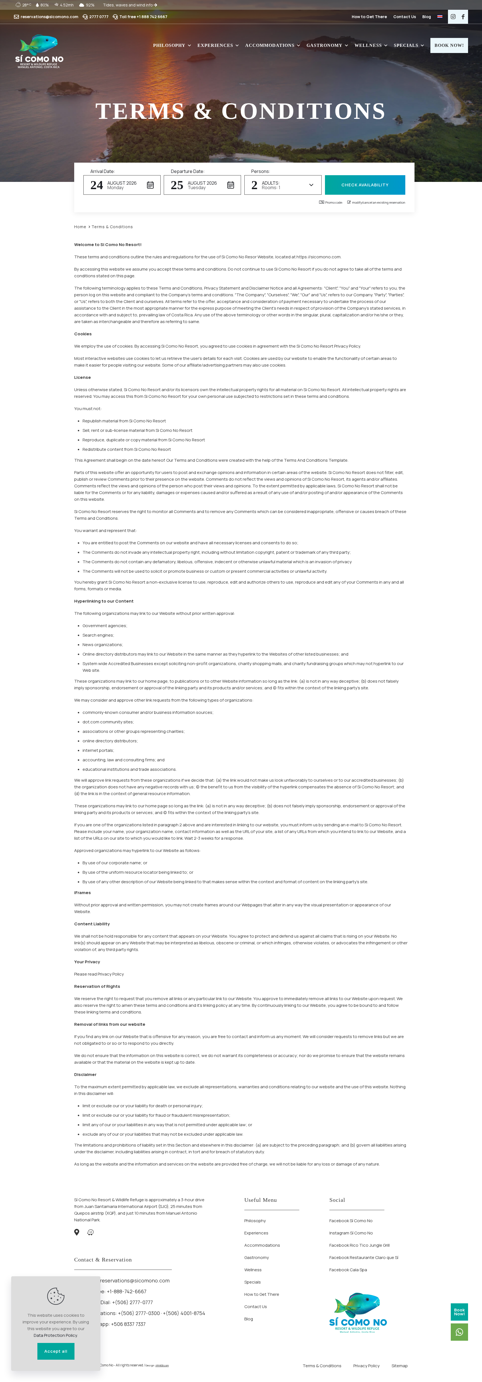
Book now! (449, 45)
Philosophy (169, 45)
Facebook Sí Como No (351, 1221)
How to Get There (369, 16)
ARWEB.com (162, 1365)
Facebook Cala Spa (348, 1270)
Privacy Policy (366, 1366)
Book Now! (459, 1312)
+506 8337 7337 (128, 1324)
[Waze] (90, 1233)
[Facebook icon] (463, 16)
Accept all (56, 1351)
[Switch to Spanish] (439, 16)
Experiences (215, 45)
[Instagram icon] (453, 16)
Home (80, 226)
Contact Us (404, 16)
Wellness (368, 45)
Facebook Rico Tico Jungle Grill (359, 1245)
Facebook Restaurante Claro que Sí (363, 1257)
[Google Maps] (76, 1233)
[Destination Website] (39, 51)
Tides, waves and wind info (128, 5)
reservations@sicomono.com (49, 16)
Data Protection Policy (55, 1335)
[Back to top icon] (455, 1370)
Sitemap (400, 1366)
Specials (406, 45)
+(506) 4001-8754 (184, 1313)
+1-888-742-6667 (126, 1291)
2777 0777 (99, 16)
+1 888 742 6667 (152, 16)
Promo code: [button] (334, 202)
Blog (426, 16)
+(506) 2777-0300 (139, 1313)
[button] (122, 185)
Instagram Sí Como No (351, 1233)
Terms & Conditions (322, 1366)
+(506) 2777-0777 (132, 1302)
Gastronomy (325, 45)
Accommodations (270, 45)
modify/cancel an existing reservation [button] (378, 202)
